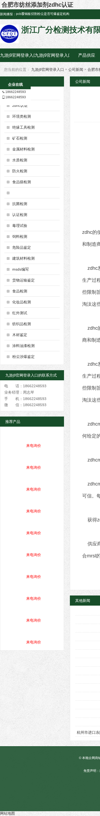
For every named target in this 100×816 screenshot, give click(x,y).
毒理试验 (19, 225)
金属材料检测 (23, 149)
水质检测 (19, 160)
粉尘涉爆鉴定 (23, 356)
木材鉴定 (19, 335)
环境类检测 (21, 116)
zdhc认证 (20, 105)
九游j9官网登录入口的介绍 (52, 55)
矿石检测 (19, 138)
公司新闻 (75, 69)
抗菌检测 (19, 204)
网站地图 (7, 813)
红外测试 (19, 313)
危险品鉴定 (21, 247)
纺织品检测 (21, 324)
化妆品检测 (21, 302)
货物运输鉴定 (23, 280)
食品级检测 (21, 182)
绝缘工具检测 (23, 127)
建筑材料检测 (23, 258)
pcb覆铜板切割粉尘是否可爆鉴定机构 (42, 14)
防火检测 (19, 171)
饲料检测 (19, 236)
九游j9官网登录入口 (17, 55)
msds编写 (20, 269)
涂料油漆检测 (23, 346)
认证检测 (19, 215)
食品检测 (19, 291)
